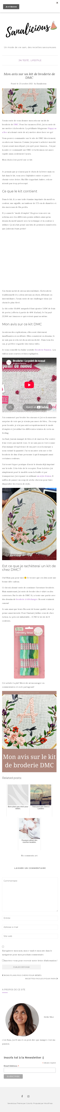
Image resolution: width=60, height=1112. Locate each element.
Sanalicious (41, 84)
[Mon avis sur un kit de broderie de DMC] (29, 101)
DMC (16, 124)
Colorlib (29, 1103)
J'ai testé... (24, 60)
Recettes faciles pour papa (41, 979)
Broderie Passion (43, 350)
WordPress (48, 1103)
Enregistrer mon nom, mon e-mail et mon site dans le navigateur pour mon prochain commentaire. (27, 952)
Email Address (11, 1066)
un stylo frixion (44, 476)
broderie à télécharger (26, 599)
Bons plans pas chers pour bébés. (22, 975)
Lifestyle (36, 60)
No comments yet (29, 855)
